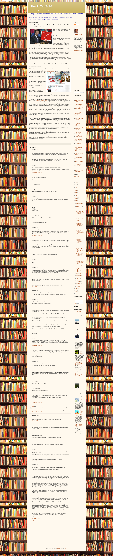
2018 (76, 190)
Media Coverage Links (79, 117)
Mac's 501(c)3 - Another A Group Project (79, 171)
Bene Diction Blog (78, 137)
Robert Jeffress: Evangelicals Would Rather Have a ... (79, 258)
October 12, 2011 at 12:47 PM (37, 255)
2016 (76, 193)
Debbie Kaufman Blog (79, 127)
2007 (76, 293)
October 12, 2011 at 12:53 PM (37, 263)
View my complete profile (78, 50)
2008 (76, 291)
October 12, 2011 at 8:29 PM (37, 295)
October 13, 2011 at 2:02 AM (37, 345)
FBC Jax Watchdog (78, 34)
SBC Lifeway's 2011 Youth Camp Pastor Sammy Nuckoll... (80, 212)
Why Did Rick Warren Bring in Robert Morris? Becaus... (79, 270)
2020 (76, 187)
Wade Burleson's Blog (79, 152)
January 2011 (78, 286)
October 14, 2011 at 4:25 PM (37, 460)
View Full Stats (76, 176)
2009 (76, 290)
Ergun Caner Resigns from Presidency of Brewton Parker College (79, 374)
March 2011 (78, 283)
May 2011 (78, 280)
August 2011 (78, 275)
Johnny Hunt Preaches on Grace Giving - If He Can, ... (80, 262)
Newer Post (32, 539)
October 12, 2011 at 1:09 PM (37, 274)
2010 (76, 288)
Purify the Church (78, 132)
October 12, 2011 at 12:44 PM (37, 249)
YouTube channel (50, 71)
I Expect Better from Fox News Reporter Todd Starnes (78, 363)
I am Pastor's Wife (78, 105)
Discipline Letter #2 (78, 143)
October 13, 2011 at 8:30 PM (37, 411)
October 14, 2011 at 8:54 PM (37, 518)
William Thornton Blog (79, 125)
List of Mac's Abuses (78, 139)
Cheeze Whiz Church (78, 136)
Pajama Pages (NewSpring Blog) (78, 129)
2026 (76, 181)
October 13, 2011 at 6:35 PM (37, 402)
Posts (77, 301)
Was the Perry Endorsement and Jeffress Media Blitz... (79, 246)
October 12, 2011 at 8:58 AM (37, 192)
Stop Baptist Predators (79, 161)
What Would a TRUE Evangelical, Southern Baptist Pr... (79, 250)
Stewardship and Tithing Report (79, 110)
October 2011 (78, 206)
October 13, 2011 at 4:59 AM (37, 357)
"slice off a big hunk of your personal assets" (41, 103)
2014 (76, 197)
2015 (76, 195)
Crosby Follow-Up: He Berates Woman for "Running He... (79, 216)
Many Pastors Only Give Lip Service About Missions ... (79, 224)
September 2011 (79, 273)
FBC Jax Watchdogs (40, 5)
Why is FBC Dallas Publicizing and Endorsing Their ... (80, 254)
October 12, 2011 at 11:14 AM (37, 202)
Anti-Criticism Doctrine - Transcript (79, 119)
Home (50, 539)
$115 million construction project (42, 100)
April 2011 (78, 281)
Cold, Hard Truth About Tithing (79, 154)
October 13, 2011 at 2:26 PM (37, 367)
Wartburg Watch (78, 130)
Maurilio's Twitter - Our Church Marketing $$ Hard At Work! (79, 168)
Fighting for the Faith (78, 133)
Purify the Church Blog (79, 140)
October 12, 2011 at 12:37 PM (37, 235)
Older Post (68, 539)
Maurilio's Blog (77, 165)
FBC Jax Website (78, 164)
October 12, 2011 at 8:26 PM (37, 286)
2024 (76, 184)
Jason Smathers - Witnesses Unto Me (78, 115)
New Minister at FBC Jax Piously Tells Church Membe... (79, 227)
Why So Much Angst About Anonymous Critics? (78, 425)
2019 (76, 189)
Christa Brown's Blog (78, 162)
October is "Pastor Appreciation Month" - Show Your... (79, 236)
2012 (76, 200)
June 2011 (78, 278)
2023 (76, 185)
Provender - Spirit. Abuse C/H (78, 124)
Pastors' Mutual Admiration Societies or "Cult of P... (79, 241)
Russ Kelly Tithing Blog (79, 135)
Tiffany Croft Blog (78, 160)
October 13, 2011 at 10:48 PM (37, 422)
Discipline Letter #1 (78, 142)
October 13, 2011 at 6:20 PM (37, 376)
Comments (77, 303)
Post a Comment (33, 520)
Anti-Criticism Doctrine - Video (79, 121)
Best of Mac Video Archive (78, 150)
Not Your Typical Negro (79, 107)
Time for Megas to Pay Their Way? (81, 400)
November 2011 (79, 204)
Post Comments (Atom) (38, 541)
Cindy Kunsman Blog (78, 104)
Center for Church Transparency (78, 113)
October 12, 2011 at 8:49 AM (37, 161)
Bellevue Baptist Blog (78, 157)
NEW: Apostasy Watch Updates (79, 101)
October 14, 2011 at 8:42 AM (37, 439)
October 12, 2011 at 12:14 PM (37, 223)
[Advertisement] (50, 530)
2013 (76, 198)
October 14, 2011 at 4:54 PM (37, 471)
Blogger (65, 548)
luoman (58, 548)
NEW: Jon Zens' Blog (78, 102)
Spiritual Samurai (78, 108)
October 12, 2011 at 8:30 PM (37, 305)
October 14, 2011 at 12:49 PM (37, 445)
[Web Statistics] (76, 24)
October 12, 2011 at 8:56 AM (37, 172)
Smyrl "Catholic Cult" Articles (79, 148)
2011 (76, 201)
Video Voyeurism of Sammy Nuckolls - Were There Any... (79, 208)
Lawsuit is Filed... (78, 311)
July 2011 (78, 276)
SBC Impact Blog (78, 158)
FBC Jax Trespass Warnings (78, 145)
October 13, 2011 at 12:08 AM (37, 334)
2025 (76, 182)
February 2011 (79, 284)
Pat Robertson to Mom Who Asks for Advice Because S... (80, 232)
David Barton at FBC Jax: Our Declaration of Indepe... (79, 220)
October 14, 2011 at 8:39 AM (37, 429)
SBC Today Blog (78, 155)
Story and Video (35, 420)
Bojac (33, 406)
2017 (76, 192)
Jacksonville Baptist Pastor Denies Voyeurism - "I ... (79, 266)
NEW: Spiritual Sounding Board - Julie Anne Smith (79, 98)
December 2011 (79, 203)
